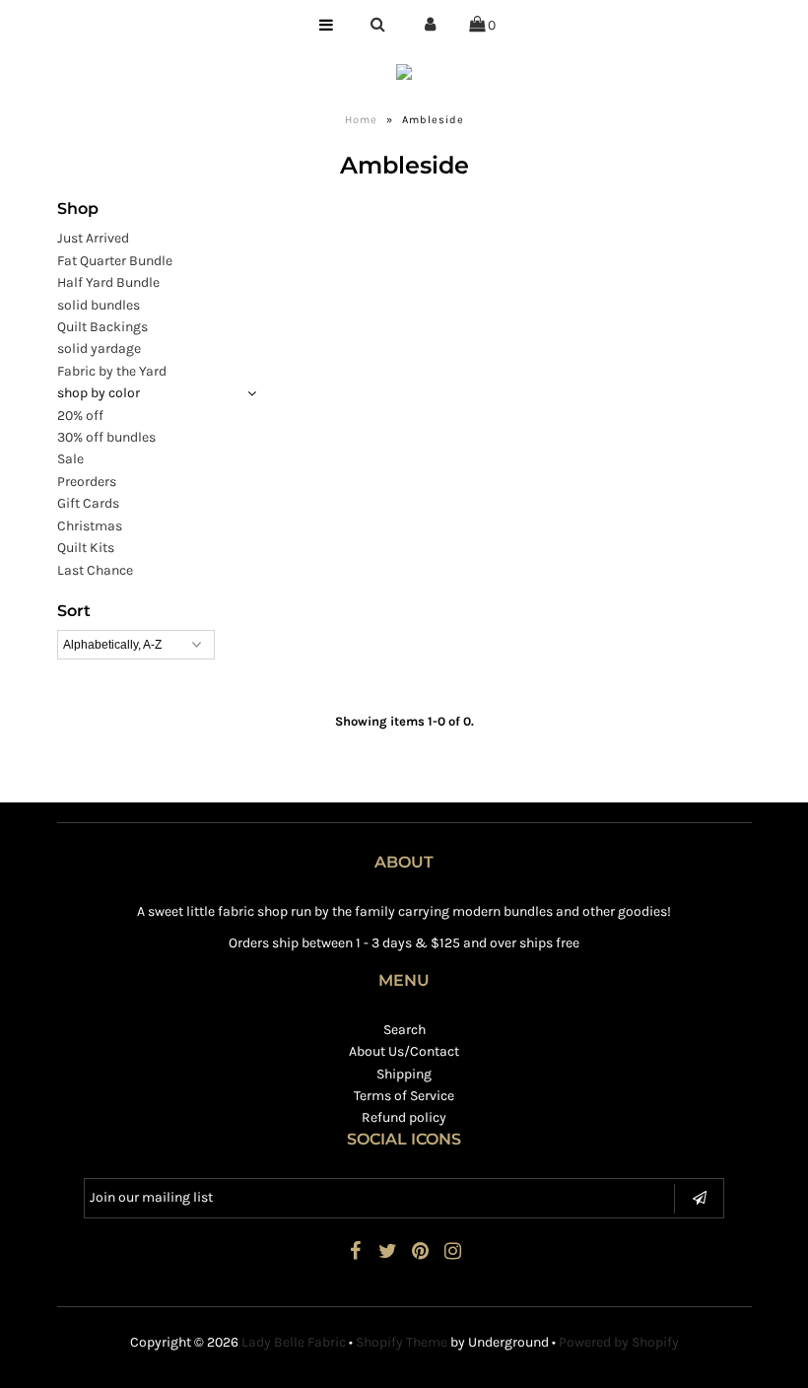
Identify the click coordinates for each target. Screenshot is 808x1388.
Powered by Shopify (619, 1342)
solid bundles (98, 305)
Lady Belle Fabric (293, 1342)
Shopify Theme (401, 1342)
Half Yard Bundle (108, 282)
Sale (70, 459)
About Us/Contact (404, 1051)
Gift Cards (88, 503)
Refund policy (404, 1117)
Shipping (404, 1074)
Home (361, 119)
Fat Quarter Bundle (114, 260)
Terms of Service (404, 1095)
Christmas (89, 526)
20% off (80, 415)
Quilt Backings (102, 326)
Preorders (86, 481)
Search (404, 1029)
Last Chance (95, 570)
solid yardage (99, 348)
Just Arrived (93, 238)
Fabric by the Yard (112, 371)
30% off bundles (106, 437)
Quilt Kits (85, 547)
